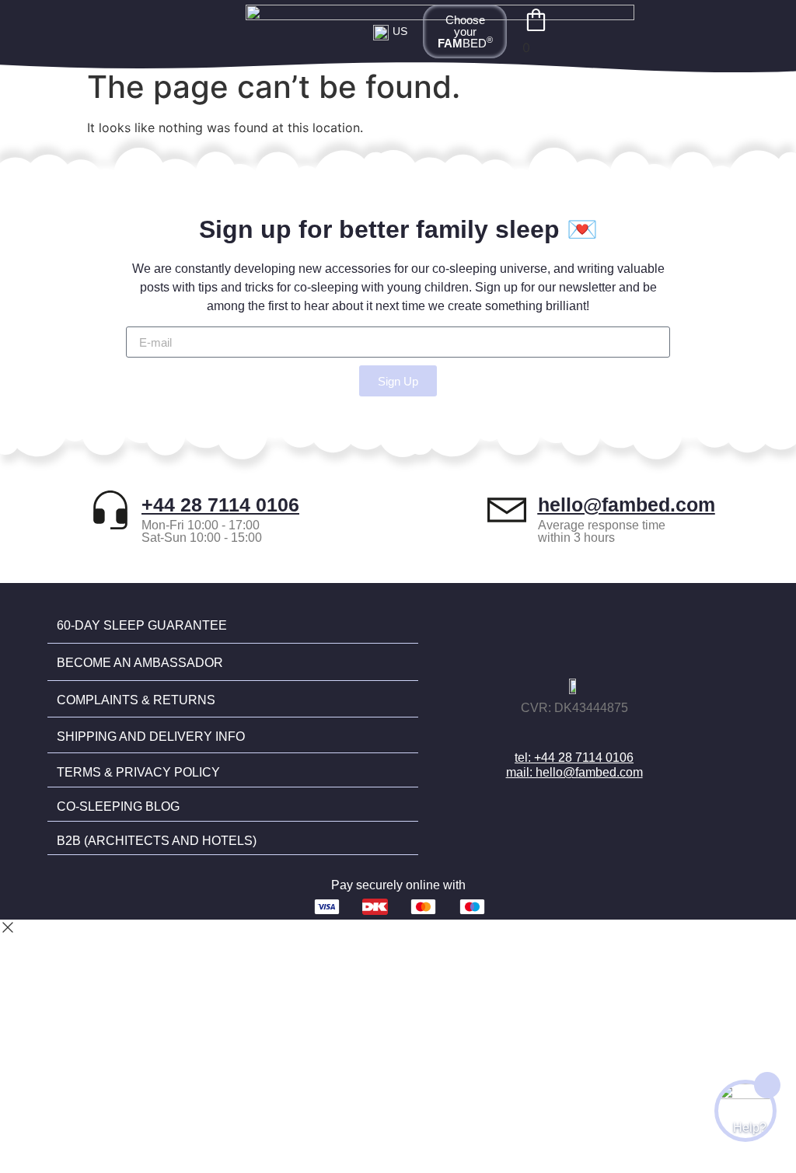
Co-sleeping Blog (118, 806)
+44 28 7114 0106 (220, 504)
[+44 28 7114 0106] (110, 509)
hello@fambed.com (626, 504)
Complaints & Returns (136, 700)
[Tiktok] (606, 732)
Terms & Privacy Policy (138, 772)
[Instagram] (574, 732)
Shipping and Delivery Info (151, 736)
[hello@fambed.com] (506, 509)
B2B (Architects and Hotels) (157, 840)
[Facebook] (542, 732)
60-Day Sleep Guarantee (142, 625)
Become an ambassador (140, 662)
